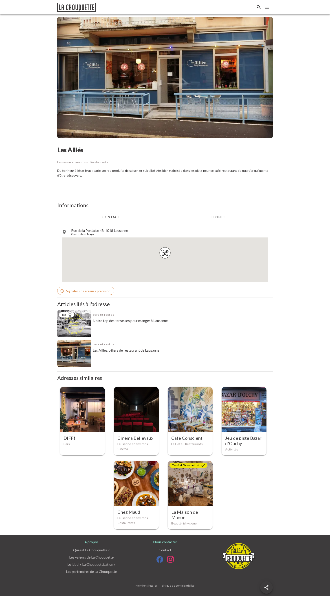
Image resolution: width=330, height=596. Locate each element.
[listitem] (165, 232)
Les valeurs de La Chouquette (91, 557)
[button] (266, 587)
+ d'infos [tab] (219, 217)
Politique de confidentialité (177, 585)
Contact (165, 550)
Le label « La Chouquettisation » (91, 564)
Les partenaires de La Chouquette (91, 571)
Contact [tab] (111, 217)
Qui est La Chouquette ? (91, 550)
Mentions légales (147, 585)
